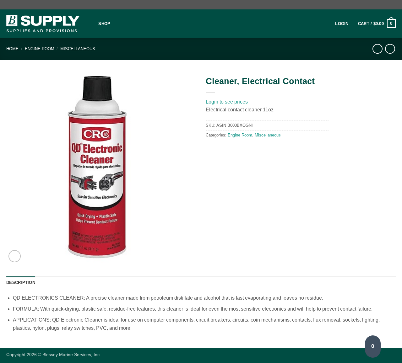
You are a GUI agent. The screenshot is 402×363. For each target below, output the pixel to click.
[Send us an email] (392, 5)
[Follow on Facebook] (386, 5)
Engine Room (39, 48)
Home (12, 48)
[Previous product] (390, 49)
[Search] (91, 23)
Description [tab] (20, 282)
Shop (104, 23)
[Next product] (377, 49)
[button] (341, 23)
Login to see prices (227, 101)
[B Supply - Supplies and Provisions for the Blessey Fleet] (43, 23)
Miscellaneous (77, 48)
